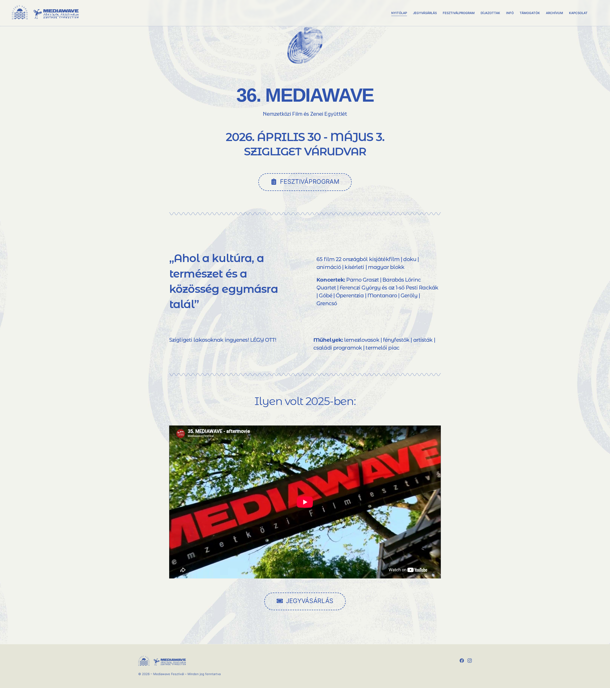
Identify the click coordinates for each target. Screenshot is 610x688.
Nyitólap (399, 13)
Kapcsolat (578, 13)
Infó (510, 13)
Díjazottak (490, 13)
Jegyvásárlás (425, 13)
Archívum (554, 13)
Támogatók (530, 13)
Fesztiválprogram (458, 13)
